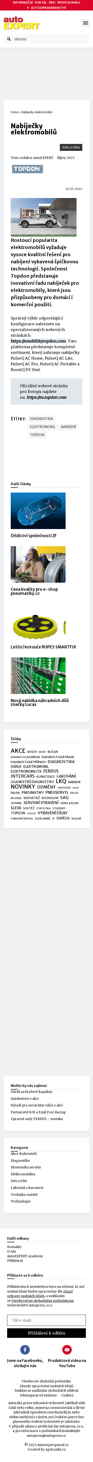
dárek (16, 767)
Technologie (21, 1201)
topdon (37, 435)
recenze (16, 798)
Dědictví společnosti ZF (34, 535)
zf (53, 818)
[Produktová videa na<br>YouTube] (67, 1350)
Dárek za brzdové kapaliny (31, 1092)
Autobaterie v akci (25, 1099)
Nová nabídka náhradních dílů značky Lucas (40, 702)
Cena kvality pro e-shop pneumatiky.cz (34, 591)
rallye (74, 793)
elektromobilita (26, 771)
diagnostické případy (28, 762)
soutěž (28, 808)
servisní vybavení (41, 802)
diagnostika (41, 419)
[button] (85, 23)
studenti (58, 808)
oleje (75, 787)
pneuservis (57, 792)
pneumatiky (33, 792)
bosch (32, 752)
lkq (61, 781)
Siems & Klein (69, 803)
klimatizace (45, 776)
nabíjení (68, 427)
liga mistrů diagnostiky (32, 782)
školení (76, 818)
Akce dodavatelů (24, 1154)
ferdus (51, 771)
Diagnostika (20, 1161)
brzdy (42, 752)
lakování (66, 776)
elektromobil (43, 427)
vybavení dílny (52, 813)
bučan (53, 752)
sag (64, 797)
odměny (46, 787)
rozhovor (50, 798)
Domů (15, 112)
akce (18, 751)
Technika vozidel (24, 1195)
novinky (23, 786)
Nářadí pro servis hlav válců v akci (37, 1105)
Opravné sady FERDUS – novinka (37, 1119)
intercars (23, 776)
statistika (43, 808)
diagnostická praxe (58, 757)
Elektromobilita (23, 1174)
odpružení (64, 787)
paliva (15, 793)
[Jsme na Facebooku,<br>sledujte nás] (25, 1350)
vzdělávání (42, 818)
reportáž (32, 798)
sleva (16, 808)
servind (16, 803)
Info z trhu (71, 147)
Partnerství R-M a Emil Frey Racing (38, 1112)
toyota (31, 813)
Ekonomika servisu (26, 1167)
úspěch (63, 818)
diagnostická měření (25, 757)
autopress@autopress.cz (46, 1436)
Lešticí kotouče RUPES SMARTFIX (43, 647)
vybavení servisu (22, 818)
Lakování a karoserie (27, 1188)
